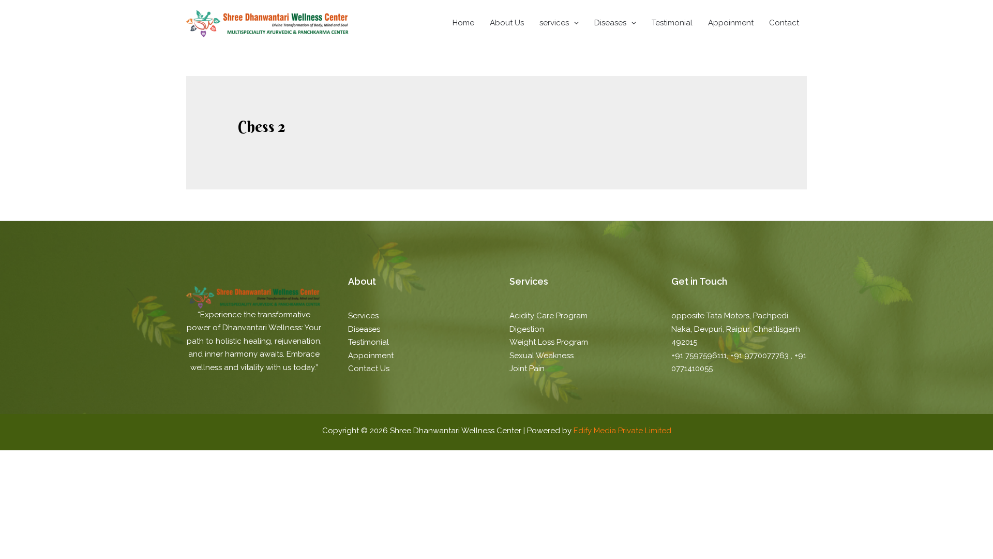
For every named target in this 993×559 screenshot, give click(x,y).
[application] (574, 23)
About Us (507, 22)
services (554, 22)
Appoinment (731, 22)
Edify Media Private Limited (622, 430)
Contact (784, 22)
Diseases (610, 22)
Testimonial (672, 22)
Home (463, 22)
